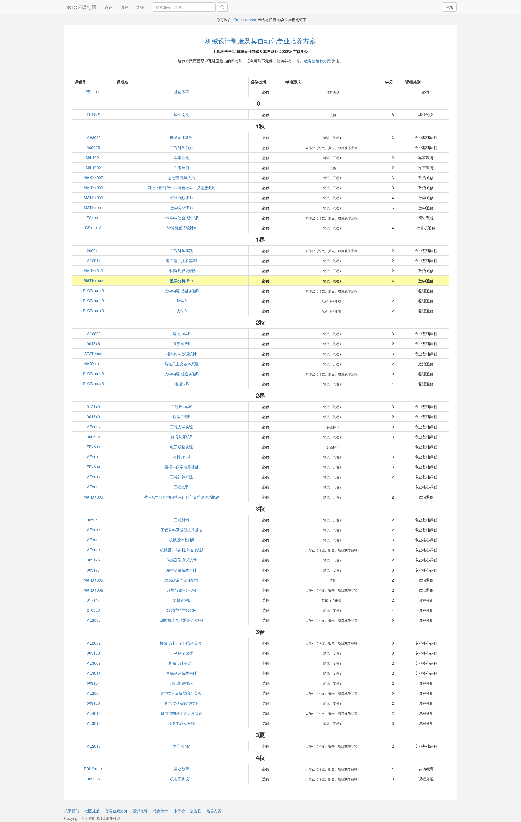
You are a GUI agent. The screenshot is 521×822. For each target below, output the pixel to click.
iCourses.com (244, 19)
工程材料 (181, 519)
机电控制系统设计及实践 (181, 713)
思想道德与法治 (181, 177)
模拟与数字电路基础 (181, 466)
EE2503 (93, 446)
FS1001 (93, 217)
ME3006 (93, 487)
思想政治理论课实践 (181, 580)
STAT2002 (93, 353)
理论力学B (181, 333)
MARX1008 (93, 497)
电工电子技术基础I (181, 260)
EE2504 (93, 466)
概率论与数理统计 (181, 353)
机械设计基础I (181, 137)
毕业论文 (181, 114)
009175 (93, 560)
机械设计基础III (182, 663)
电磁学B (182, 383)
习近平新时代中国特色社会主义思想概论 (181, 187)
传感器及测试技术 (181, 560)
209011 (93, 250)
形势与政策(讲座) (181, 590)
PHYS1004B (93, 383)
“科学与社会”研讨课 (181, 217)
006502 (93, 436)
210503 (93, 610)
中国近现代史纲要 (181, 270)
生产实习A (181, 746)
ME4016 (93, 713)
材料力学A (181, 456)
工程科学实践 (181, 250)
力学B (182, 310)
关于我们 (71, 810)
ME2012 (93, 477)
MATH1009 (93, 197)
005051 (93, 519)
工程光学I (181, 487)
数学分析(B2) (181, 280)
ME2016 (93, 746)
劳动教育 (181, 769)
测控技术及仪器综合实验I (181, 620)
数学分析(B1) (181, 207)
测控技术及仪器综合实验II (182, 693)
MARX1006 (93, 590)
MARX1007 (93, 177)
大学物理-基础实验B (181, 290)
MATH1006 (93, 207)
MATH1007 (93, 280)
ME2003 (93, 620)
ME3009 (93, 663)
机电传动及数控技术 (181, 703)
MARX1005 (93, 580)
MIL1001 (93, 157)
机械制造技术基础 (181, 673)
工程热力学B (181, 406)
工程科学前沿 (181, 147)
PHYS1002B (93, 300)
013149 (93, 406)
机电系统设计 (181, 779)
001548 (93, 343)
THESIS (93, 114)
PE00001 (93, 91)
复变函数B (181, 343)
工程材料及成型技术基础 (181, 529)
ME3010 (93, 723)
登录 (449, 7)
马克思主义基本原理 (181, 363)
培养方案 (214, 810)
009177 (93, 570)
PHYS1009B (93, 373)
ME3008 (93, 539)
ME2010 (93, 456)
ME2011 (93, 260)
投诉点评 (140, 810)
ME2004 (93, 693)
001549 (93, 416)
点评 (108, 7)
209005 (93, 147)
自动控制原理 (181, 653)
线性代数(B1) (181, 197)
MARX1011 (93, 363)
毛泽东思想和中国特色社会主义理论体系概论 (182, 497)
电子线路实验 (181, 446)
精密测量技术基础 (181, 570)
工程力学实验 (181, 426)
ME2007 (93, 426)
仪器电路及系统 (181, 723)
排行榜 (179, 810)
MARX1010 (93, 270)
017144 (93, 600)
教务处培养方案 (317, 61)
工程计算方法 (181, 477)
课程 (124, 7)
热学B (182, 300)
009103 (93, 653)
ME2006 (93, 333)
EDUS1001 (93, 769)
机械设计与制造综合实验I (181, 550)
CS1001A (93, 227)
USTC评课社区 (80, 7)
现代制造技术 (181, 683)
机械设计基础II (181, 539)
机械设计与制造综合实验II (182, 643)
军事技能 (181, 167)
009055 (93, 779)
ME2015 (93, 529)
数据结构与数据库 (181, 610)
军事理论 (181, 157)
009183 (93, 703)
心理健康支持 (116, 810)
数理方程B (181, 416)
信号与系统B (181, 436)
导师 (140, 7)
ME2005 (93, 137)
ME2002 (93, 643)
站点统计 (160, 810)
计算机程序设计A (181, 227)
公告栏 (195, 810)
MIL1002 (93, 167)
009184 (93, 683)
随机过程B (181, 600)
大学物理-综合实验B (181, 373)
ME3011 (93, 673)
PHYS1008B (93, 290)
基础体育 (181, 91)
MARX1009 (93, 187)
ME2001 (93, 550)
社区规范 (92, 810)
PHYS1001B (93, 310)
